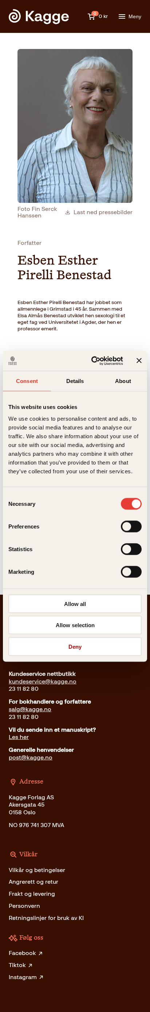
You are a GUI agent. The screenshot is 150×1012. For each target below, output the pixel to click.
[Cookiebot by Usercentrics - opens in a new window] (93, 360)
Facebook (22, 953)
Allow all (75, 603)
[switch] (131, 526)
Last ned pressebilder (103, 212)
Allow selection (75, 625)
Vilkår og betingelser (37, 870)
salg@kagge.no (30, 709)
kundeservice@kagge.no (42, 681)
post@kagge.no (30, 757)
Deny (75, 646)
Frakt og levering (32, 893)
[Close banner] (139, 360)
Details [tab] (75, 381)
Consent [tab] (27, 381)
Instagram (23, 977)
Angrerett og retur (33, 881)
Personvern (24, 905)
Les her (19, 737)
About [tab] (123, 381)
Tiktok (17, 965)
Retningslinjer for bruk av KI (46, 917)
